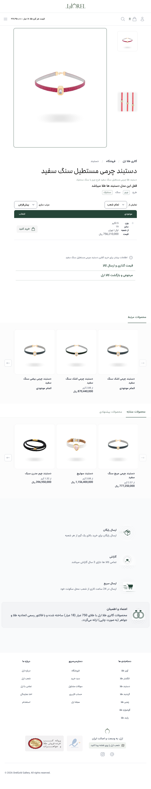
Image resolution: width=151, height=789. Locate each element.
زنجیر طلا (125, 702)
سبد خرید (75, 678)
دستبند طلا (125, 686)
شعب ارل (26, 678)
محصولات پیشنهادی (110, 412)
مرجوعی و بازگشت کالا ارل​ (117, 275)
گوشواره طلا (124, 710)
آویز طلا (124, 671)
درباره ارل (26, 671)
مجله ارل (75, 702)
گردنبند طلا (125, 694)
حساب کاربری (75, 694)
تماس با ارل (26, 686)
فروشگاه (110, 161)
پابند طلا (125, 718)
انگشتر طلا (125, 678)
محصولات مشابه (136, 412)
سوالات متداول (76, 686)
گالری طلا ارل (130, 161)
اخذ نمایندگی (26, 694)
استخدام (26, 702)
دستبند (95, 161)
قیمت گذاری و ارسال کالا (118, 265)
